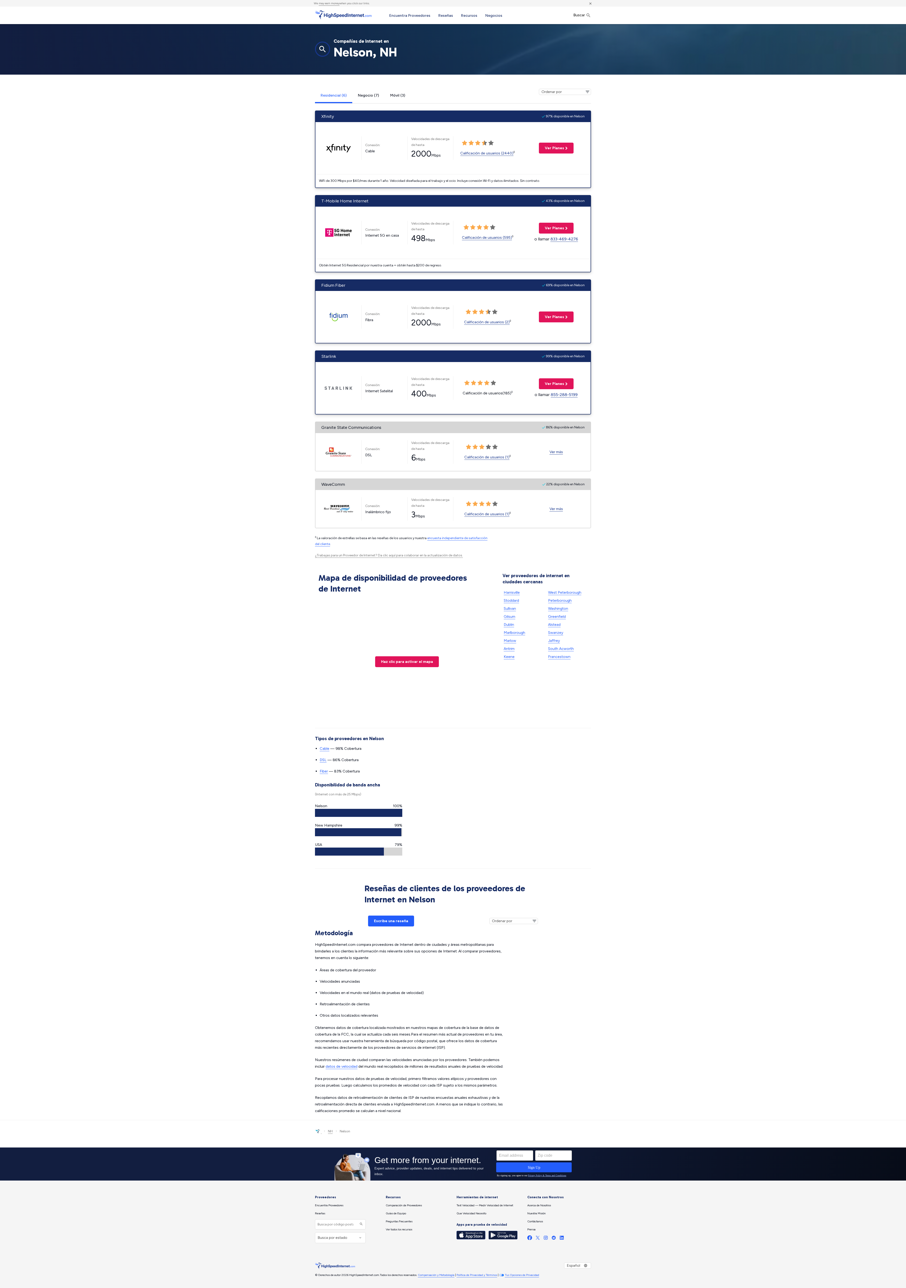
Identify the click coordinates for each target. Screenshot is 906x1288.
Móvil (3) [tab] (397, 95)
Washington (558, 608)
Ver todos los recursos (399, 1229)
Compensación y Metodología (436, 1275)
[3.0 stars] (477, 143)
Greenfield (557, 616)
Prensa (531, 1229)
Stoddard (511, 600)
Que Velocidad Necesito (471, 1213)
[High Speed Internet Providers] (343, 15)
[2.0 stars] (471, 143)
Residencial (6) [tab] (334, 95)
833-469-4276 (564, 239)
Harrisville (512, 592)
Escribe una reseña (391, 921)
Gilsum (509, 616)
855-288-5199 (564, 394)
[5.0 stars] (491, 143)
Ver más (556, 452)
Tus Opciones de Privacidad (522, 1275)
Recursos (469, 15)
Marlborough (514, 632)
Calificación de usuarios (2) (487, 322)
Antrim (509, 648)
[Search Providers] (360, 1224)
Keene (509, 656)
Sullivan (510, 608)
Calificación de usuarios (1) (486, 457)
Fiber (324, 771)
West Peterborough (564, 592)
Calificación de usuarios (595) (487, 237)
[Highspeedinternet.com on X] (537, 1238)
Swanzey (555, 632)
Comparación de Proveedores (404, 1205)
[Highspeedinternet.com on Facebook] (529, 1238)
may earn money (329, 3)
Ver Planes (551, 148)
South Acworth (561, 648)
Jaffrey (554, 640)
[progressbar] (358, 813)
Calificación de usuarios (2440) (486, 153)
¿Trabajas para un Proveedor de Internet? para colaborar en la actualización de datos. (389, 555)
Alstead (554, 624)
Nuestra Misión (536, 1213)
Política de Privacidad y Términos (477, 1275)
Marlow (510, 640)
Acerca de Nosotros (539, 1205)
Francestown (559, 656)
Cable (324, 748)
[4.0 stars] (484, 143)
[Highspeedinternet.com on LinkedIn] (561, 1238)
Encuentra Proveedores (409, 15)
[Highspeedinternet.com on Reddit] (553, 1238)
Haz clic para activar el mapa (407, 661)
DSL (323, 760)
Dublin (509, 624)
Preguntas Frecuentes (399, 1221)
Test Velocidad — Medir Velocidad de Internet (485, 1205)
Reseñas (445, 15)
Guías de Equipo (396, 1213)
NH (330, 1131)
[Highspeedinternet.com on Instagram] (545, 1238)
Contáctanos (535, 1221)
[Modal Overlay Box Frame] (453, 1164)
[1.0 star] (464, 143)
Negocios (493, 15)
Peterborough (560, 600)
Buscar (579, 15)
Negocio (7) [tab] (368, 95)
